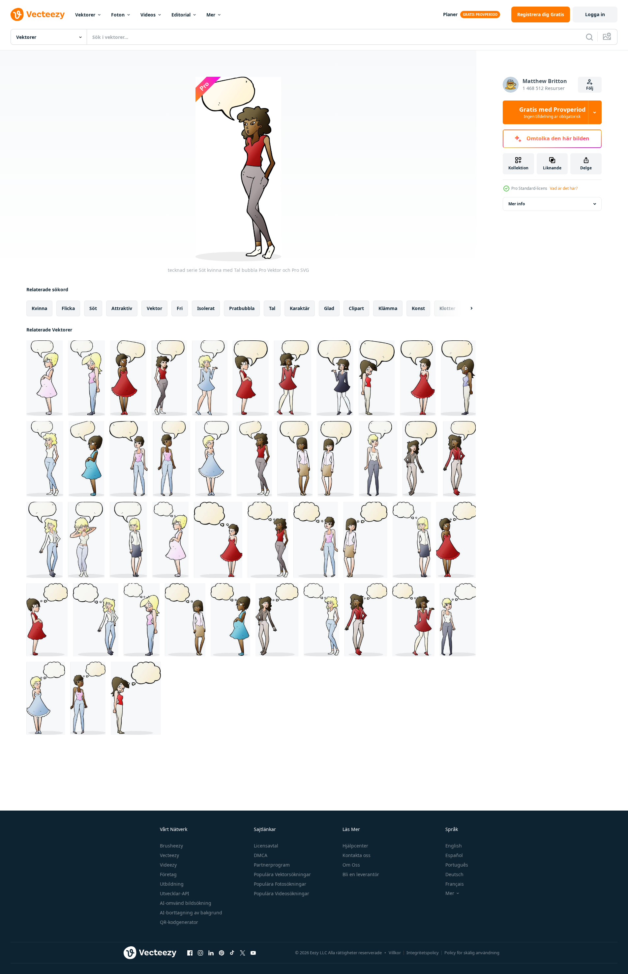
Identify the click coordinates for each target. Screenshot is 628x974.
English (453, 846)
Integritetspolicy (422, 953)
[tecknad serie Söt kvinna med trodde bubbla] (268, 540)
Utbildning (172, 884)
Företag (168, 874)
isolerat (206, 308)
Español (454, 855)
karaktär (300, 308)
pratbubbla (241, 308)
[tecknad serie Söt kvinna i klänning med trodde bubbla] (218, 540)
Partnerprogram (272, 865)
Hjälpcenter (355, 846)
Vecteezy (169, 855)
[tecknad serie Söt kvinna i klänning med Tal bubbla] (128, 378)
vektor (154, 308)
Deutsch (454, 874)
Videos (148, 15)
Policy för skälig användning (471, 953)
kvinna (39, 308)
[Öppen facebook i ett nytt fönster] (190, 952)
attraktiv (121, 308)
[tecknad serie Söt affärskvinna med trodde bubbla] (365, 540)
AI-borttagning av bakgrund (191, 912)
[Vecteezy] (38, 14)
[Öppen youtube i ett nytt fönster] (253, 952)
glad (329, 308)
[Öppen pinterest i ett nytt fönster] (221, 952)
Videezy (168, 865)
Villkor (395, 953)
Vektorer (85, 15)
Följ (589, 88)
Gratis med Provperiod (552, 112)
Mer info (516, 204)
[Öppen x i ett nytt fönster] (242, 952)
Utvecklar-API (174, 893)
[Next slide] (465, 308)
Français (454, 884)
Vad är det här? (564, 188)
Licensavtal (266, 846)
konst (418, 308)
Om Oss (351, 865)
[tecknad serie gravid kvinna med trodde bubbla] (170, 540)
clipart (356, 308)
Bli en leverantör (361, 874)
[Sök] (589, 37)
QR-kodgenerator (179, 922)
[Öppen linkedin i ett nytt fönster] (211, 952)
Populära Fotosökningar (280, 884)
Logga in (595, 14)
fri (180, 308)
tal (272, 308)
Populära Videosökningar (281, 893)
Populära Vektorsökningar (282, 874)
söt (93, 308)
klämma (387, 308)
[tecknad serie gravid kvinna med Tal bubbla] (44, 378)
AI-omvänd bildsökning (185, 903)
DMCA (260, 855)
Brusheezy (171, 846)
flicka (68, 308)
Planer (450, 14)
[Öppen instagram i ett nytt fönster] (200, 952)
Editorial (181, 15)
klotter (447, 308)
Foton (118, 15)
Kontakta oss (357, 855)
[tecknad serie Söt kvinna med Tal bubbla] (86, 378)
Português (456, 865)
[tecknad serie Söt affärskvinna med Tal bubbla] (295, 459)
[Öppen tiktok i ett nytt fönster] (232, 952)
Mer (210, 15)
